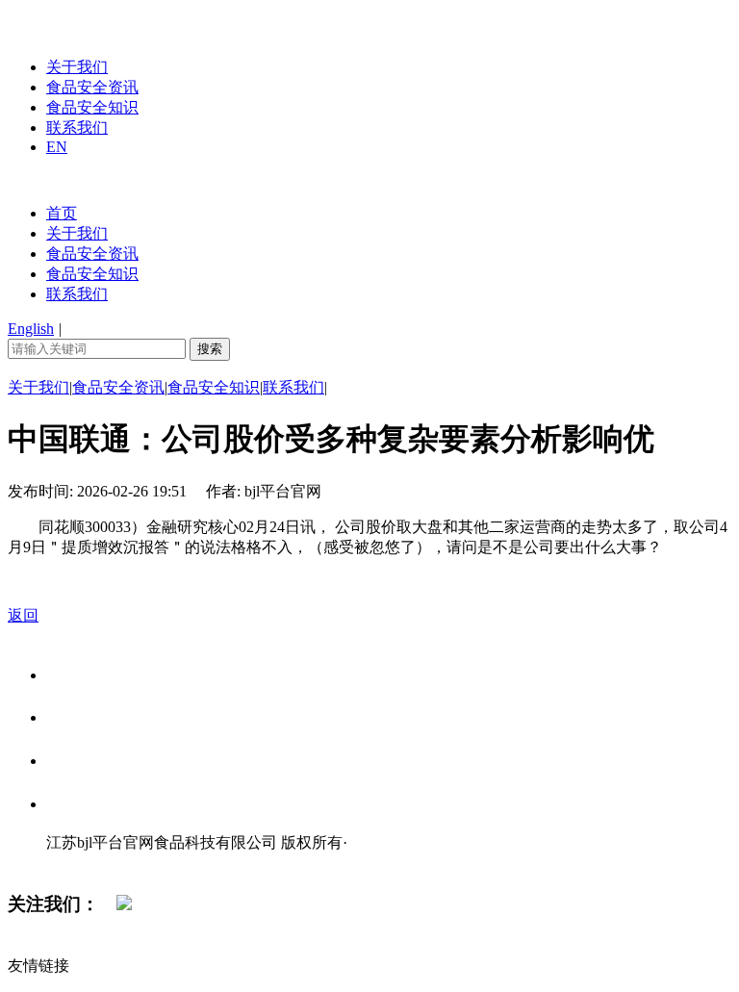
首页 (61, 213)
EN (56, 147)
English (31, 328)
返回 (23, 615)
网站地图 (84, 862)
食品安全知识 (92, 107)
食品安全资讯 (92, 87)
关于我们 (77, 67)
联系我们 (77, 127)
